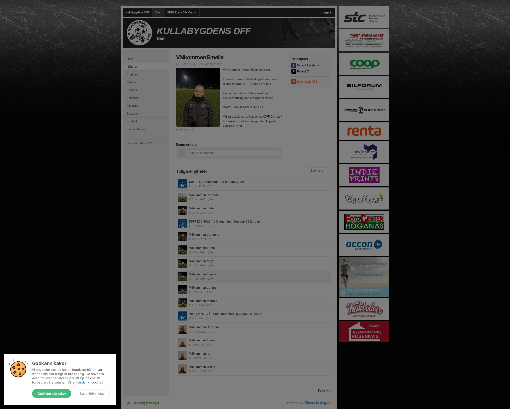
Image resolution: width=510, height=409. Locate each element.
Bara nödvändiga (92, 394)
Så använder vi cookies (85, 382)
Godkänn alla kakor (51, 394)
